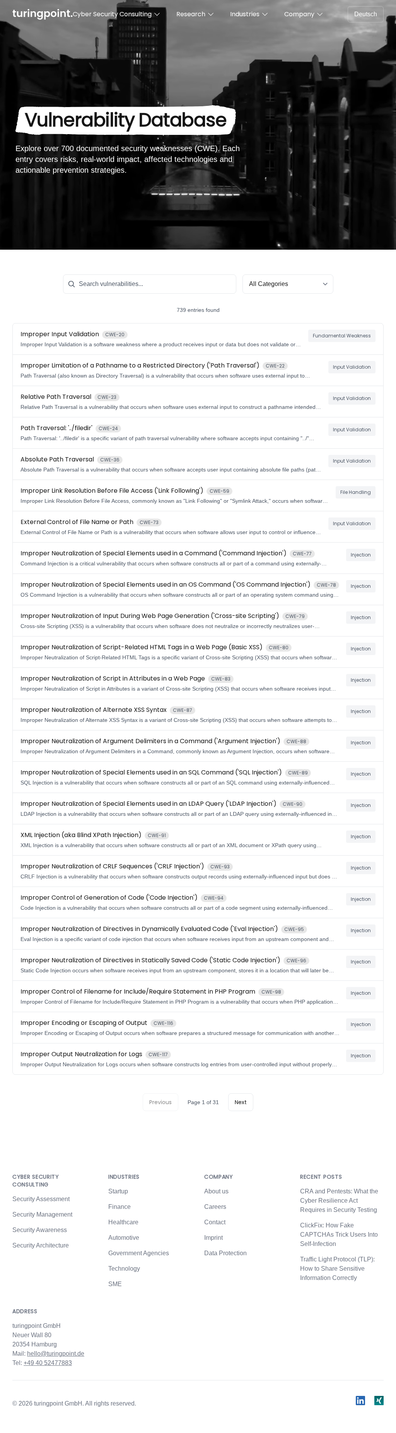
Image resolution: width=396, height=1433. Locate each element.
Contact (214, 1222)
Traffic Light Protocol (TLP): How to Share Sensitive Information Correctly (337, 1268)
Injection (361, 554)
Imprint (213, 1237)
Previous (160, 1102)
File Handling (355, 492)
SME (115, 1284)
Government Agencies (138, 1253)
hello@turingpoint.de (55, 1353)
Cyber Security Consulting (112, 14)
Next (241, 1102)
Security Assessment (41, 1199)
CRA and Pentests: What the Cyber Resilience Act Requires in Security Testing (339, 1200)
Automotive (123, 1237)
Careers (215, 1206)
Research (190, 14)
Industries (244, 14)
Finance (119, 1206)
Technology (124, 1268)
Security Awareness (39, 1230)
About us (216, 1191)
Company (299, 14)
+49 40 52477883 (48, 1363)
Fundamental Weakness (342, 335)
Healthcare (123, 1222)
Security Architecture (40, 1245)
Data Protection (225, 1253)
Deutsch (365, 14)
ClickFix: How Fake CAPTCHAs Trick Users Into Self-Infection (339, 1234)
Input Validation (352, 367)
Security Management (42, 1214)
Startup (118, 1191)
